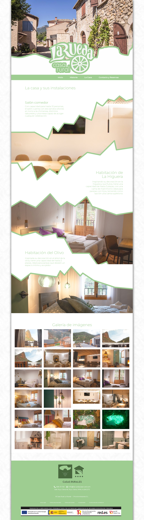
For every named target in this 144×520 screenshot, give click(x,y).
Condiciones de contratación (96, 502)
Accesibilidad (81, 502)
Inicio (60, 77)
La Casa (88, 77)
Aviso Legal (43, 502)
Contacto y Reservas (109, 77)
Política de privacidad (55, 502)
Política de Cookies (69, 502)
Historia (73, 77)
